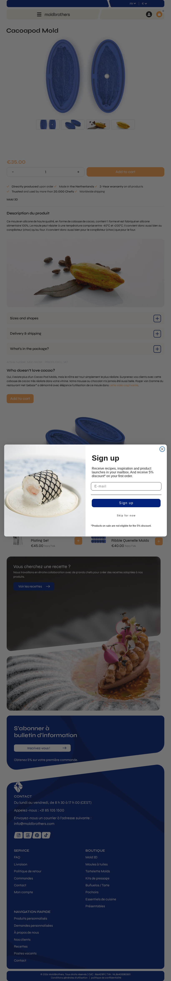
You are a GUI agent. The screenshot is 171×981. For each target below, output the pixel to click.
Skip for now (126, 515)
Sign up (126, 503)
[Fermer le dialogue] (162, 449)
